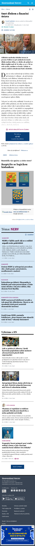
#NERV (5, 155)
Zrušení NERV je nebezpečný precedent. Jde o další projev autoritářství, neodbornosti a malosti (17, 269)
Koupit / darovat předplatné (9, 521)
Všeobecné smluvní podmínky (22, 513)
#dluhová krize (13, 155)
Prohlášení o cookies (19, 508)
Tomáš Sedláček (10, 21)
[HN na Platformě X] (12, 490)
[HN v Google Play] (8, 498)
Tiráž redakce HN (6, 508)
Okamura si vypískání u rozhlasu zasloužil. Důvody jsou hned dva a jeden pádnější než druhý (15, 411)
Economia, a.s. (12, 481)
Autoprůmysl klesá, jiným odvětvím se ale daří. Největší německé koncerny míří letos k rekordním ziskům (17, 385)
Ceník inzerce (5, 516)
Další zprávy (17, 466)
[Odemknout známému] (33, 9)
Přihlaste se (24, 150)
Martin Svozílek (27, 52)
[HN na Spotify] (22, 490)
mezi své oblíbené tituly (20, 211)
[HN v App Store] (19, 498)
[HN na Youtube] (24, 490)
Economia (4, 511)
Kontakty (4, 505)
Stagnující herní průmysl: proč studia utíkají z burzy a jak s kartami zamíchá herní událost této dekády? (17, 445)
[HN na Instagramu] (17, 490)
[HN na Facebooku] (14, 490)
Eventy (4, 523)
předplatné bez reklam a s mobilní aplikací (21, 143)
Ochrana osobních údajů (20, 505)
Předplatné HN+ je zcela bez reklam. (25, 219)
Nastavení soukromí (19, 511)
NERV (15, 229)
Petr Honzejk (10, 405)
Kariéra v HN (5, 513)
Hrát (11, 184)
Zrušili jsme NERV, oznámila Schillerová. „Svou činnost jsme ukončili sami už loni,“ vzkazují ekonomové (17, 317)
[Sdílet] (30, 9)
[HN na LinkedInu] (19, 490)
